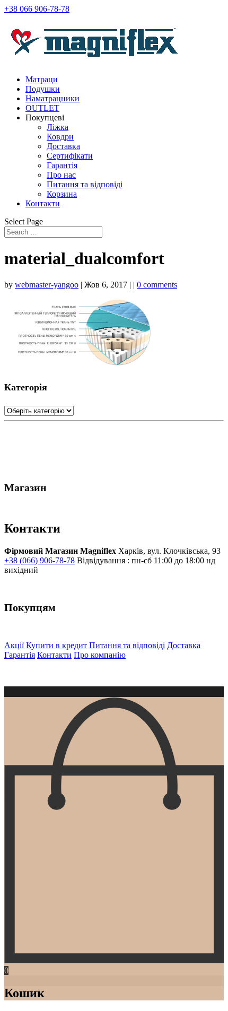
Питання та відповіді (84, 184)
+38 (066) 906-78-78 (39, 560)
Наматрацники (52, 98)
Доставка (63, 146)
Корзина (62, 193)
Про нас (61, 174)
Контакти (42, 203)
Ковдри (60, 136)
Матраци (41, 79)
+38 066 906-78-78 (36, 8)
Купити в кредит (56, 645)
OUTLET (42, 107)
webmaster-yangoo (46, 284)
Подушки (42, 88)
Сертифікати (70, 155)
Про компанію (100, 654)
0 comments (157, 284)
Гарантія (62, 165)
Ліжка (57, 127)
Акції (14, 645)
